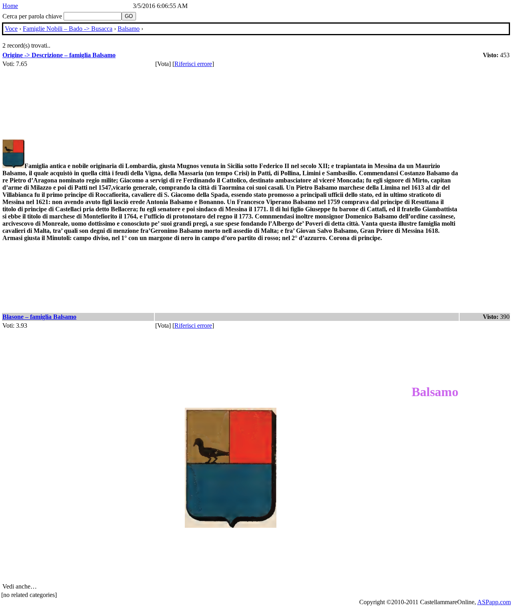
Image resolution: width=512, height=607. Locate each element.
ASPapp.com (494, 602)
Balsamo (129, 28)
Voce (11, 28)
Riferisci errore (193, 63)
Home (10, 5)
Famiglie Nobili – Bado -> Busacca (67, 28)
